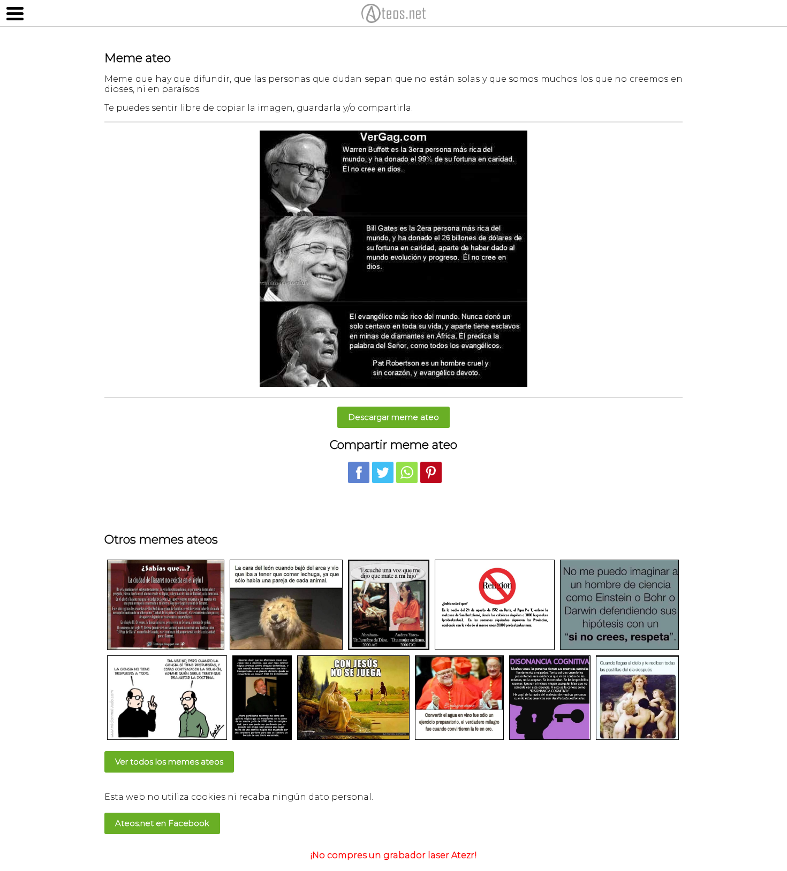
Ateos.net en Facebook (162, 823)
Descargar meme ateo (393, 417)
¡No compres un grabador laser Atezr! (394, 855)
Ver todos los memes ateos (169, 762)
